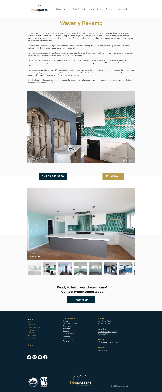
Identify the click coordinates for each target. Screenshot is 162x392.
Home (30, 322)
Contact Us (32, 338)
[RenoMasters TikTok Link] (29, 357)
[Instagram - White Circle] (34, 357)
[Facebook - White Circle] (45, 357)
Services (31, 330)
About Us (31, 325)
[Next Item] (131, 224)
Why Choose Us (34, 327)
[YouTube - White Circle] (40, 357)
